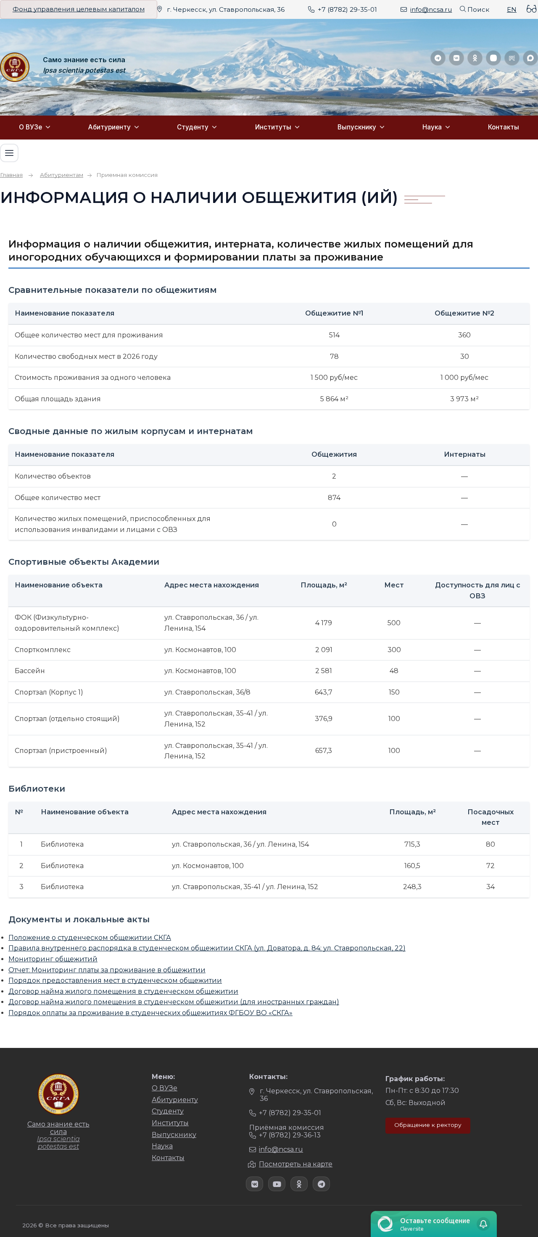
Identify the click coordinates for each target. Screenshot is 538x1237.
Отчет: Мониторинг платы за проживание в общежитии (107, 970)
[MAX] (530, 58)
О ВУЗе (30, 127)
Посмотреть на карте (295, 1164)
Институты (273, 127)
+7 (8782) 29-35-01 (347, 9)
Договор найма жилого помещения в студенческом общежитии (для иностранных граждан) (173, 1002)
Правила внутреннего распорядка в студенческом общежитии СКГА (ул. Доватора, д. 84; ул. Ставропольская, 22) (207, 948)
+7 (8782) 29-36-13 (290, 1135)
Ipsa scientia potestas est (84, 70)
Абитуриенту (109, 127)
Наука (432, 127)
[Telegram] (438, 58)
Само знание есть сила (84, 60)
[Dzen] (493, 58)
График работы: (415, 1079)
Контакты (503, 127)
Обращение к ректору (428, 1124)
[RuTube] (512, 58)
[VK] (456, 58)
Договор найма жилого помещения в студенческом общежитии (123, 991)
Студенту (192, 127)
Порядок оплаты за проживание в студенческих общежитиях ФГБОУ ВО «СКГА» (150, 1013)
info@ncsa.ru (431, 9)
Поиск (478, 9)
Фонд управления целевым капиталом (79, 9)
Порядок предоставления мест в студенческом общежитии (115, 980)
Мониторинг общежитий (53, 959)
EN (512, 9)
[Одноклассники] (475, 58)
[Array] (254, 1183)
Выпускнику (357, 127)
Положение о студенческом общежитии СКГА (89, 938)
